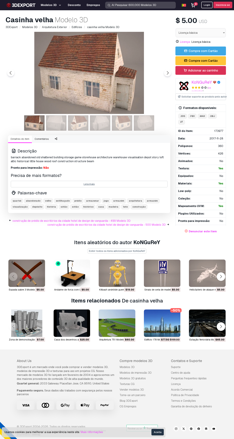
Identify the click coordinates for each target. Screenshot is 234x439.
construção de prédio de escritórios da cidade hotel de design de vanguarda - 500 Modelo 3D (106, 225)
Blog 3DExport (129, 401)
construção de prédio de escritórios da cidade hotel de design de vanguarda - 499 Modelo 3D (72, 221)
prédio (78, 200)
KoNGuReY (202, 82)
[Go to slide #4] (100, 123)
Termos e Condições (183, 401)
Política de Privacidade (185, 395)
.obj (212, 116)
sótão (64, 206)
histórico (88, 206)
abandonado (33, 200)
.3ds (182, 116)
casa (101, 206)
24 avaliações (201, 89)
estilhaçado (63, 200)
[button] (221, 276)
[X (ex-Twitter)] (183, 429)
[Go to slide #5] (122, 123)
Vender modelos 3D (132, 389)
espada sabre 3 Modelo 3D (24, 289)
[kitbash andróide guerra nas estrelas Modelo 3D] (117, 273)
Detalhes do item (20, 138)
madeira (113, 206)
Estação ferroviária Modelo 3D (206, 339)
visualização (20, 206)
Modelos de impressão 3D (136, 373)
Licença (176, 384)
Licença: (185, 42)
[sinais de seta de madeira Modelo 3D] (162, 273)
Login (207, 5)
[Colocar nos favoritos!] (40, 282)
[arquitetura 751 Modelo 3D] (117, 323)
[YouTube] (213, 429)
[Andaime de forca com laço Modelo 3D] (72, 273)
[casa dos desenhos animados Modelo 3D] (72, 323)
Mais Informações (92, 432)
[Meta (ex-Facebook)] (198, 429)
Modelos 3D (127, 367)
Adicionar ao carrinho (202, 70)
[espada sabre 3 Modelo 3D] (26, 273)
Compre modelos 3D (136, 361)
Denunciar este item (203, 231)
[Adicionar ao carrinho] (33, 282)
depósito (37, 206)
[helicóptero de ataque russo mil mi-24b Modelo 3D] (207, 273)
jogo (106, 200)
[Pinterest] (191, 429)
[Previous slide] (10, 72)
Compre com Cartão (203, 51)
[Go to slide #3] (78, 123)
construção (139, 206)
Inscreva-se (223, 5)
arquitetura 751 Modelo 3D (113, 339)
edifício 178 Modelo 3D (156, 339)
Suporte (176, 367)
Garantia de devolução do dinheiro (191, 406)
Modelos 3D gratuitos (133, 378)
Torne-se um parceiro (132, 395)
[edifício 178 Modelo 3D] (162, 323)
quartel (17, 200)
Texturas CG (127, 384)
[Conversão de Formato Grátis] (181, 122)
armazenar (92, 200)
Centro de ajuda (180, 373)
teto (125, 206)
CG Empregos (128, 406)
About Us (24, 361)
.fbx (192, 116)
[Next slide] (167, 72)
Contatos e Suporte (186, 361)
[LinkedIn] (206, 429)
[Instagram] (176, 429)
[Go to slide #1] (34, 123)
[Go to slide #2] (56, 123)
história (51, 206)
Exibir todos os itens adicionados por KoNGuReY (117, 251)
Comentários (42, 138)
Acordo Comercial (182, 389)
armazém (118, 200)
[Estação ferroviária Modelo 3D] (207, 323)
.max (202, 116)
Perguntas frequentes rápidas (189, 378)
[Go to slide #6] (144, 123)
